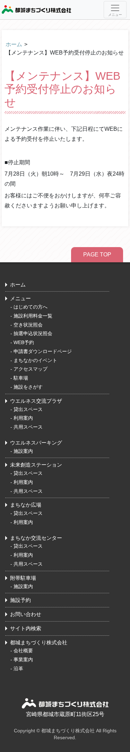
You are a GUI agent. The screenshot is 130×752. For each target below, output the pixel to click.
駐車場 (21, 378)
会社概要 (23, 650)
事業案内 (23, 659)
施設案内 (23, 451)
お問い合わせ (25, 614)
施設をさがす (28, 387)
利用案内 (23, 418)
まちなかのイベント (35, 360)
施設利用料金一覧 (33, 316)
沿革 (18, 668)
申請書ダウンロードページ (43, 351)
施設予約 (20, 600)
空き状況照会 (28, 325)
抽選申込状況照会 (33, 333)
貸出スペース (28, 409)
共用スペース (28, 427)
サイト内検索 (25, 628)
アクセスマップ (30, 369)
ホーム (14, 44)
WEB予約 (24, 342)
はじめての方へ (30, 307)
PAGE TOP (97, 254)
